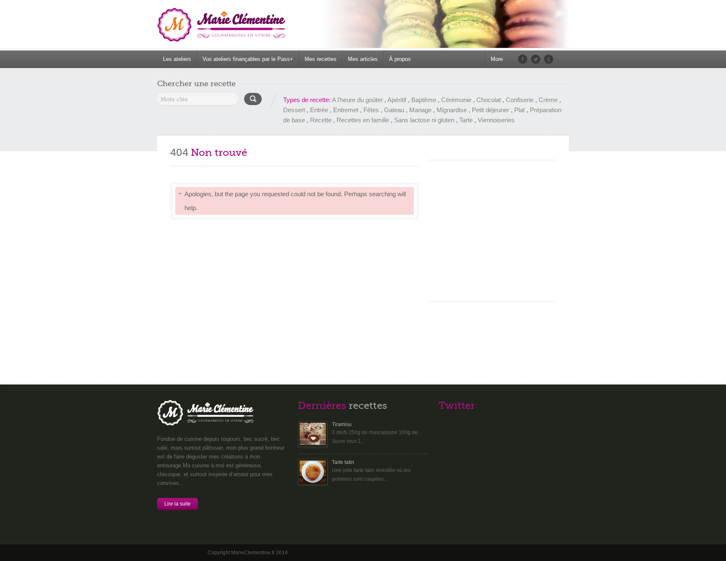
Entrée (319, 109)
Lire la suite (177, 504)
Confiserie (520, 99)
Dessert (294, 109)
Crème (548, 99)
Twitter (535, 59)
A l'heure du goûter (357, 99)
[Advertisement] (492, 224)
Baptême (423, 99)
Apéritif (396, 99)
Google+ (548, 59)
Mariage (420, 109)
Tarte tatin (343, 462)
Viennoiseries (496, 120)
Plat (519, 109)
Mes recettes (321, 59)
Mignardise (452, 109)
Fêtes (371, 109)
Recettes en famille (363, 120)
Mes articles (363, 59)
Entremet (345, 109)
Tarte (466, 120)
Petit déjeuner (490, 109)
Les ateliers (177, 59)
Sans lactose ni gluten (424, 120)
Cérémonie (456, 99)
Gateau (394, 109)
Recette (320, 120)
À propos (400, 59)
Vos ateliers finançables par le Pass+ (248, 59)
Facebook (522, 59)
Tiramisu (342, 424)
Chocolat (488, 99)
